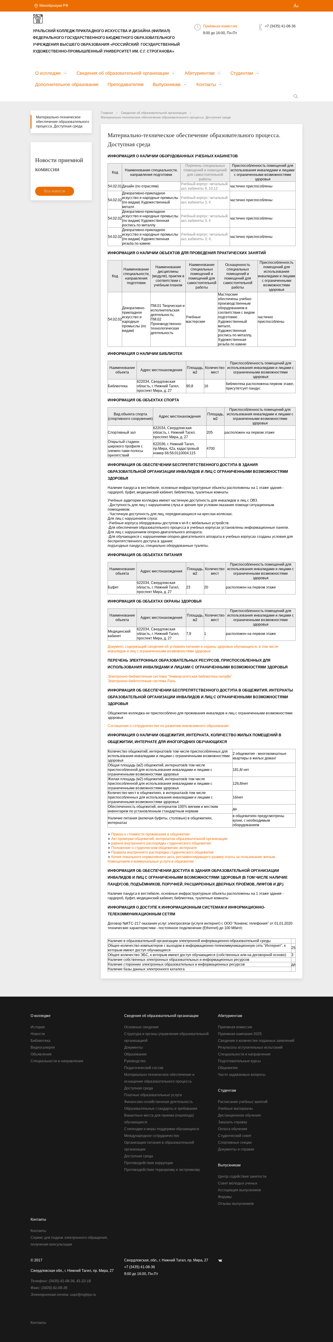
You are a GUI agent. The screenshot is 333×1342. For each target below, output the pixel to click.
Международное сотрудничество (151, 1136)
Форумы (225, 1197)
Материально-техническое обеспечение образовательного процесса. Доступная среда (62, 121)
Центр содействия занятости (242, 1176)
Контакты (206, 84)
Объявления (41, 1054)
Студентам (241, 73)
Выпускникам (167, 84)
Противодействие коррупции (148, 1163)
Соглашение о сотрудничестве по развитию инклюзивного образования (168, 726)
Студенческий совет (234, 1136)
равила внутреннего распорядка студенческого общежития (161, 843)
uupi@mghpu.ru (83, 1295)
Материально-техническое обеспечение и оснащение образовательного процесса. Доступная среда (159, 1081)
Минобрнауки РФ (53, 5)
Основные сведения (141, 1027)
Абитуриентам (200, 73)
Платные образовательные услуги (153, 1095)
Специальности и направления (57, 1061)
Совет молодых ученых (237, 1183)
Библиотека (40, 1041)
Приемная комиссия (235, 1027)
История (38, 1027)
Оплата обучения (232, 1129)
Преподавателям (126, 84)
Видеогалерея (43, 1047)
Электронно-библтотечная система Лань (142, 681)
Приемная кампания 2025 (240, 1034)
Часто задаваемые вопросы (241, 1074)
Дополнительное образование (67, 84)
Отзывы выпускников (236, 1204)
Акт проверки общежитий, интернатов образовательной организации (169, 839)
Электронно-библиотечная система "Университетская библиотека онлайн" (170, 676)
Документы (133, 1047)
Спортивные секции (235, 1142)
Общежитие (228, 1068)
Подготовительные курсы (239, 1061)
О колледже (48, 73)
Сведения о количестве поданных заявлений (256, 1041)
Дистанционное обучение (239, 1115)
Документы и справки (236, 1149)
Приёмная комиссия (220, 26)
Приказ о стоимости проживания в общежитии (150, 834)
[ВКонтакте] (221, 1260)
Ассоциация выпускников (239, 1190)
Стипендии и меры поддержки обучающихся (161, 1129)
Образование (135, 1054)
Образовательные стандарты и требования (160, 1108)
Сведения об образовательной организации (123, 73)
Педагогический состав (143, 1068)
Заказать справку (232, 1122)
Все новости (54, 191)
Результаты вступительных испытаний (250, 1047)
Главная (107, 113)
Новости (38, 1034)
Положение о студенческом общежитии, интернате (154, 848)
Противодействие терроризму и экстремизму (162, 1170)
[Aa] (296, 6)
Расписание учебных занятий (243, 1102)
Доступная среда (138, 1156)
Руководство (135, 1061)
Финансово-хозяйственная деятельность (158, 1102)
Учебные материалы (235, 1108)
